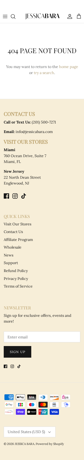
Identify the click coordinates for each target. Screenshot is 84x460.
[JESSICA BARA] (42, 16)
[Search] (15, 16)
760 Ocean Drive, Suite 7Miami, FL (25, 155)
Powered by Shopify (50, 444)
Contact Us (13, 231)
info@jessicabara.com (28, 131)
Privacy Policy (16, 278)
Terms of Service (18, 286)
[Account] (68, 16)
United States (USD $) (26, 431)
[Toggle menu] (5, 16)
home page (68, 66)
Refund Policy (16, 270)
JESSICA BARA (24, 444)
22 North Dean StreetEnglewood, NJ (22, 177)
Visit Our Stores (17, 224)
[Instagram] (15, 196)
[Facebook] (6, 196)
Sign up (17, 352)
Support (11, 262)
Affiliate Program (18, 239)
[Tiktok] (23, 196)
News (8, 255)
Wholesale (12, 247)
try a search (44, 72)
